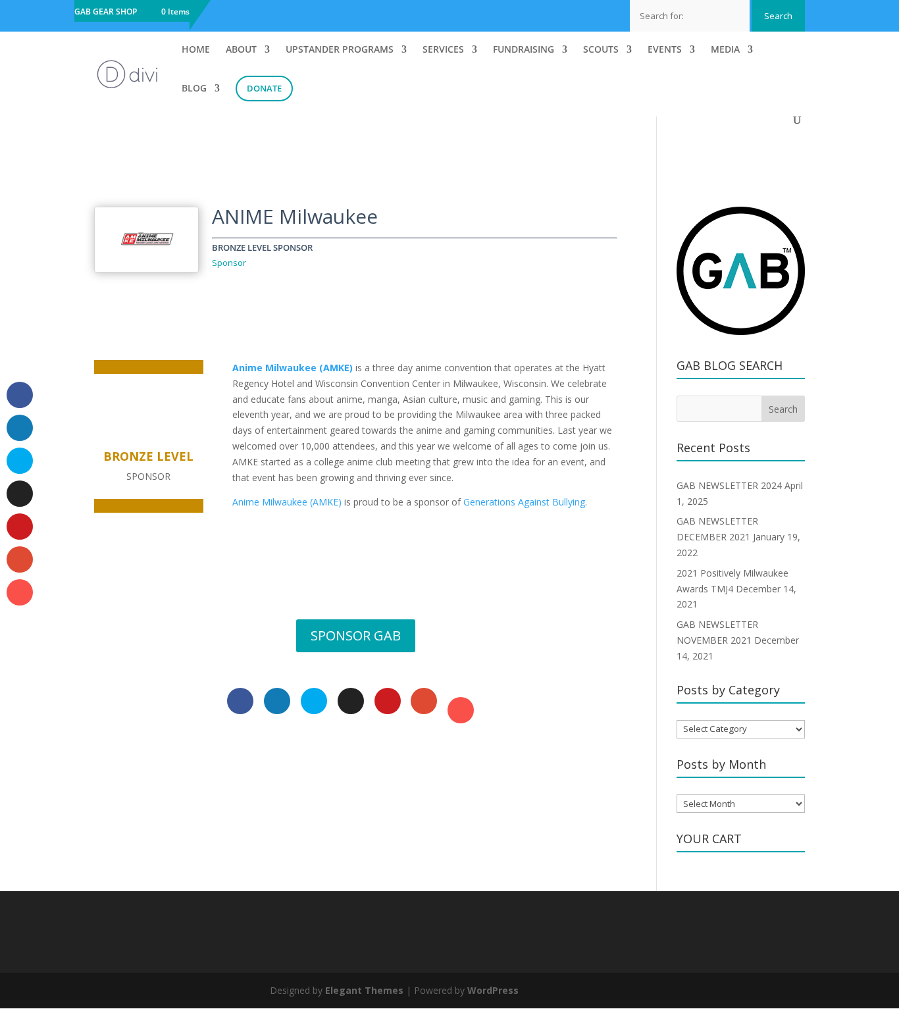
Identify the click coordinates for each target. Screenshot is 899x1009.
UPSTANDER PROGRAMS (340, 50)
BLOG (194, 89)
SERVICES (443, 50)
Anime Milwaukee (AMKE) (292, 367)
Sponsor (229, 263)
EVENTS (665, 50)
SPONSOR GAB (356, 635)
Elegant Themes (364, 990)
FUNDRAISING (523, 50)
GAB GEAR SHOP (105, 12)
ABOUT (241, 50)
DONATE (264, 88)
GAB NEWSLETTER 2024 (729, 485)
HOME (196, 50)
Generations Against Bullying (524, 502)
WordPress (493, 990)
